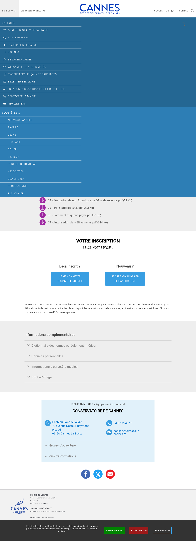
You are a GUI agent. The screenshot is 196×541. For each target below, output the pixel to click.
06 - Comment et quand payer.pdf (74, 215)
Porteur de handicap (22, 164)
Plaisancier (16, 193)
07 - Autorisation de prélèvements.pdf (78, 222)
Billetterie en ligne (21, 82)
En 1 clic (8, 23)
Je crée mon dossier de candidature (125, 279)
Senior (12, 149)
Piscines (13, 52)
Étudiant (14, 142)
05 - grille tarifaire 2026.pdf (71, 208)
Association (16, 171)
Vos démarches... (19, 37)
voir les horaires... (48, 517)
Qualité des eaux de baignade (28, 30)
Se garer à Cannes (20, 60)
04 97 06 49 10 (123, 423)
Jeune (12, 135)
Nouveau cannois (20, 120)
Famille (13, 127)
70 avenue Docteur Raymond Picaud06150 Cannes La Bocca (70, 427)
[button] (110, 474)
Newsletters (17, 104)
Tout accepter (115, 530)
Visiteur (13, 157)
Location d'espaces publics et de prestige (36, 89)
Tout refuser (140, 530)
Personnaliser (162, 530)
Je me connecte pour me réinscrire (70, 279)
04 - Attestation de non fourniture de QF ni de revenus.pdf (90, 200)
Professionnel (18, 186)
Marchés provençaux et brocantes (32, 74)
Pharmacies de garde (22, 45)
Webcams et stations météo (27, 67)
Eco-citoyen (16, 179)
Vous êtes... (11, 113)
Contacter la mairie (22, 96)
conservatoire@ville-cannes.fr (127, 432)
